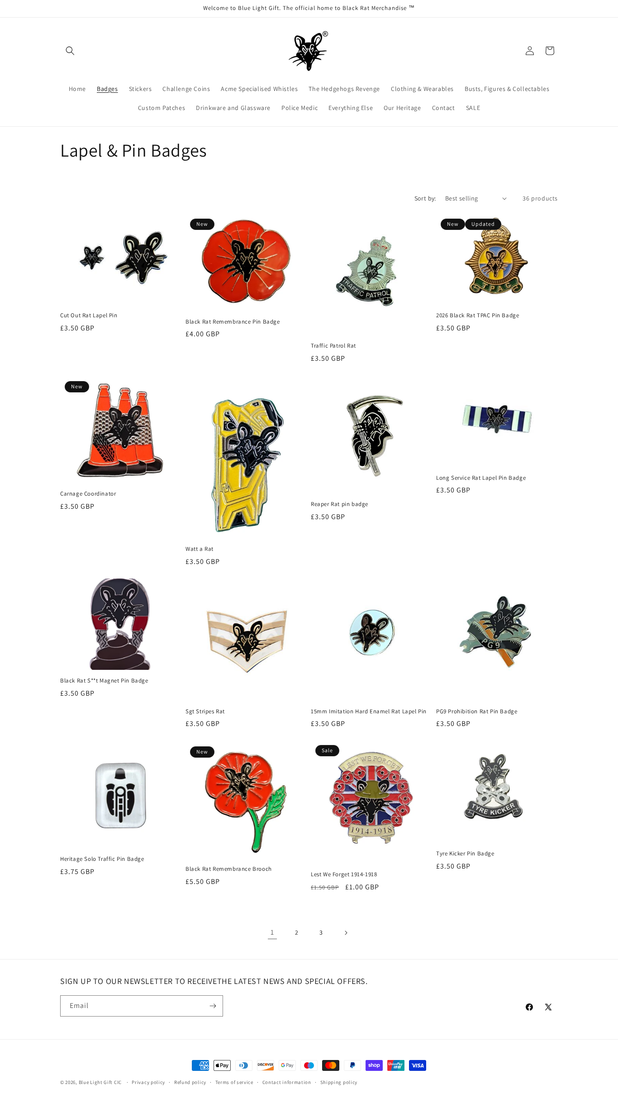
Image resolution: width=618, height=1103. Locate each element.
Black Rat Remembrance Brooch (228, 869)
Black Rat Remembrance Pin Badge (232, 321)
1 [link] (272, 932)
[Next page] (346, 933)
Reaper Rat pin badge (339, 504)
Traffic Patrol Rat (333, 345)
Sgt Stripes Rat (205, 711)
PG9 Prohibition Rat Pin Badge (476, 711)
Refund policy (190, 1082)
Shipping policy (339, 1082)
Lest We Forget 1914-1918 (344, 874)
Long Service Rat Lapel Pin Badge (481, 478)
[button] (70, 51)
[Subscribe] (213, 1006)
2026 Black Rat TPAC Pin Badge (477, 315)
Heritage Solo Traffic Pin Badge (102, 859)
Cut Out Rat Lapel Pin (89, 315)
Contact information (286, 1082)
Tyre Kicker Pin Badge (465, 853)
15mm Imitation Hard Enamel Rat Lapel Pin (369, 711)
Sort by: (425, 198)
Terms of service (234, 1082)
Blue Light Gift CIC (100, 1082)
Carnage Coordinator (88, 493)
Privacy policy (148, 1082)
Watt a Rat (199, 549)
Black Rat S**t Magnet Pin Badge (104, 680)
